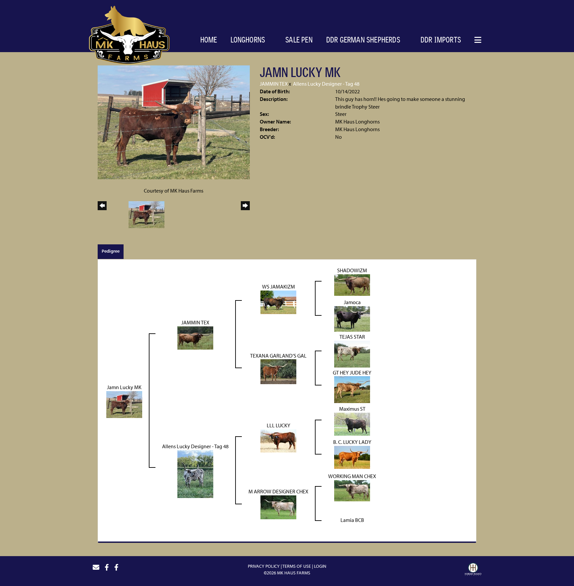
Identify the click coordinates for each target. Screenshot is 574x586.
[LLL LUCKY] (278, 440)
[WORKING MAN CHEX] (352, 490)
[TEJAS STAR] (352, 353)
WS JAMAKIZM (278, 286)
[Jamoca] (352, 318)
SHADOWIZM (352, 270)
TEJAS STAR (352, 336)
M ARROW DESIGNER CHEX (278, 491)
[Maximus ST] (352, 423)
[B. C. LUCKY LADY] (352, 457)
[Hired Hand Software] (473, 570)
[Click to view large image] (174, 121)
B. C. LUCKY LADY (352, 442)
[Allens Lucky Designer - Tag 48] (195, 473)
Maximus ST (352, 408)
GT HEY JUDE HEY (352, 372)
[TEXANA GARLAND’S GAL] (278, 371)
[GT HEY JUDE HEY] (352, 389)
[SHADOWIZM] (352, 284)
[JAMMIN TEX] (195, 337)
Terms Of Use (296, 566)
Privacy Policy (264, 566)
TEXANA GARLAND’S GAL (278, 355)
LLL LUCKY (278, 425)
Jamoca (352, 302)
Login (320, 566)
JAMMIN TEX (274, 83)
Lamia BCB (352, 520)
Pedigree (111, 251)
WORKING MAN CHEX (352, 476)
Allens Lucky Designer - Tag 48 (326, 83)
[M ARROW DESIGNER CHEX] (278, 506)
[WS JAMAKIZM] (278, 301)
